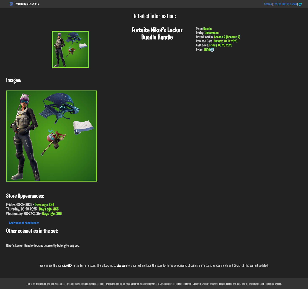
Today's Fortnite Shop (285, 4)
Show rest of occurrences (24, 223)
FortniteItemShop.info (27, 4)
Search (268, 4)
